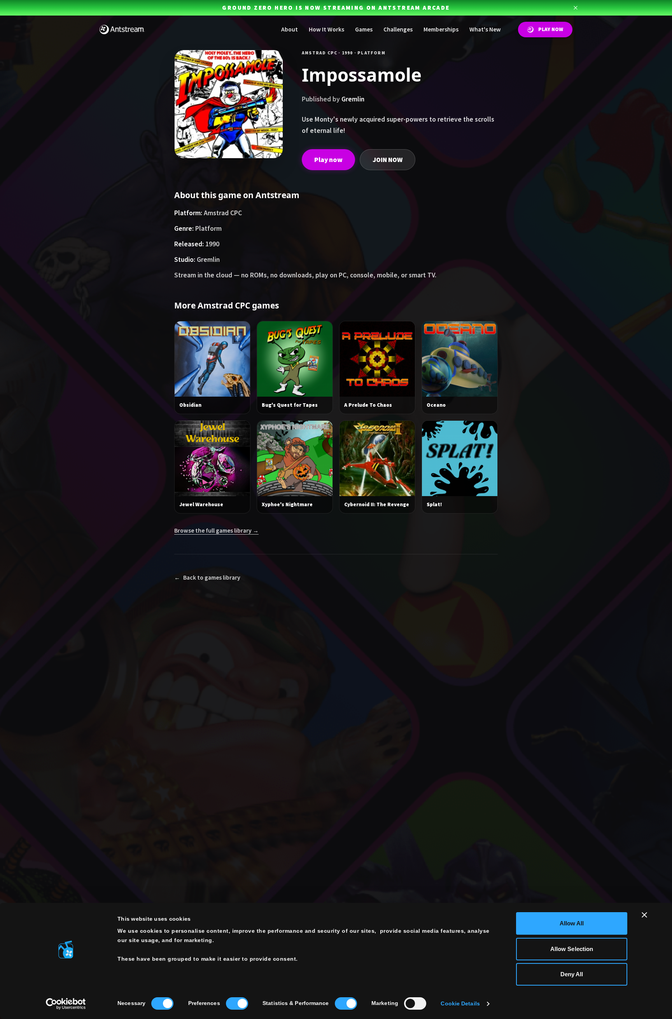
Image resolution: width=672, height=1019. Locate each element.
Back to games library (207, 577)
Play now (328, 159)
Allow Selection (571, 949)
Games (364, 29)
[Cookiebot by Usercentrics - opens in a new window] (66, 1004)
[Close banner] (644, 915)
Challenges (398, 29)
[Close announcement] (575, 8)
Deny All (571, 974)
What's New (485, 29)
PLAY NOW (550, 29)
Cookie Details (460, 1004)
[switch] (237, 1003)
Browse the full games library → (216, 530)
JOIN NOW (387, 159)
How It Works (326, 29)
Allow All (572, 923)
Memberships (441, 29)
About (289, 29)
